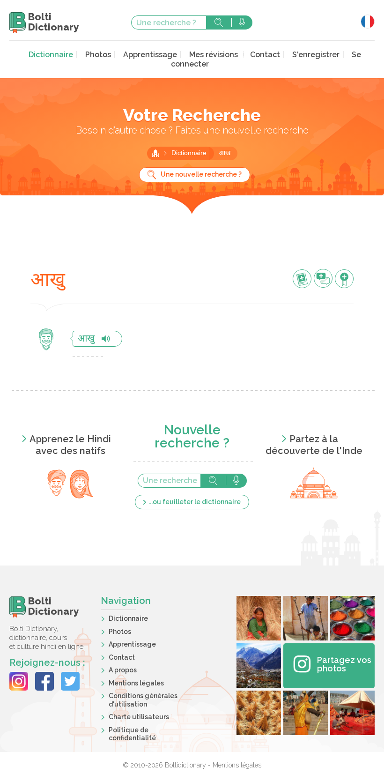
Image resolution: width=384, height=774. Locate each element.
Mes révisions (213, 54)
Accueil (155, 153)
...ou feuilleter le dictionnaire (194, 502)
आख (224, 153)
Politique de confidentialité (132, 734)
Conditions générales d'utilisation (143, 700)
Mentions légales (136, 683)
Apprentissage (150, 54)
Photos (98, 54)
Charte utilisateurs (139, 717)
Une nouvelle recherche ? (201, 174)
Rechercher (218, 22)
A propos (123, 670)
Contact (265, 54)
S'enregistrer (316, 54)
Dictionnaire (51, 54)
